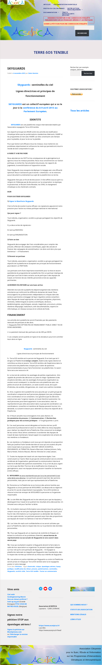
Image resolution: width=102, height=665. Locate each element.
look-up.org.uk (13, 602)
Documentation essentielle (65, 4)
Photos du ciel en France (53, 8)
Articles (47, 4)
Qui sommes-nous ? (78, 605)
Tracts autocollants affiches (68, 14)
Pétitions (18, 566)
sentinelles (53, 569)
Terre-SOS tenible (32, 571)
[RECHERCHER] (85, 27)
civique (38, 566)
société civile (20, 571)
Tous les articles (79, 110)
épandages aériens (48, 566)
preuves (34, 569)
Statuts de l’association (81, 609)
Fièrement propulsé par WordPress (18, 649)
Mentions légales (78, 614)
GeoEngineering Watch (16, 597)
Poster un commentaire (48, 571)
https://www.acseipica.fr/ (49, 625)
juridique (10, 569)
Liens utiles (75, 619)
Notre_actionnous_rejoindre (74, 9)
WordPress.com (48, 649)
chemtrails (31, 566)
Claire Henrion (33, 73)
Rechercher (82, 33)
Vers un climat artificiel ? (17, 599)
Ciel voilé (11, 594)
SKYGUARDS (16, 68)
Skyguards (24, 84)
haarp (58, 566)
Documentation (50, 12)
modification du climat (22, 569)
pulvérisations (43, 569)
